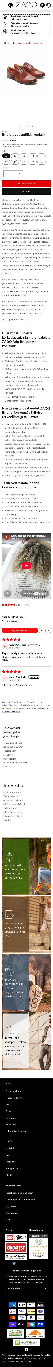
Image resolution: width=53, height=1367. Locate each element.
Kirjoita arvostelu (20, 630)
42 (32, 156)
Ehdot (8, 1111)
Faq (7, 1155)
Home (7, 43)
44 (6, 162)
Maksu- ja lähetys (14, 1097)
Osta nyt (26, 191)
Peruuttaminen (13, 1091)
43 (41, 156)
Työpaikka (10, 1161)
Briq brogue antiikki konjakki (28, 43)
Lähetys (4, 146)
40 (15, 156)
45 (15, 162)
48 (41, 162)
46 (24, 162)
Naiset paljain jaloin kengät (19, 1192)
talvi (7, 1219)
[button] (11, 5)
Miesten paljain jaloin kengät (20, 1199)
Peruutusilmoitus (17, 1131)
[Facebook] (26, 1350)
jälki (7, 1104)
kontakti (9, 1148)
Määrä (5, 168)
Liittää (8, 1175)
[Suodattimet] (41, 630)
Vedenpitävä (11, 1212)
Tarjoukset (10, 1206)
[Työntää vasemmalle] (21, 126)
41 (24, 156)
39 (6, 156)
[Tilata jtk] (45, 1288)
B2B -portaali (12, 1168)
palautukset (11, 1124)
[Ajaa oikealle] (32, 126)
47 (32, 162)
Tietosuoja (10, 1117)
